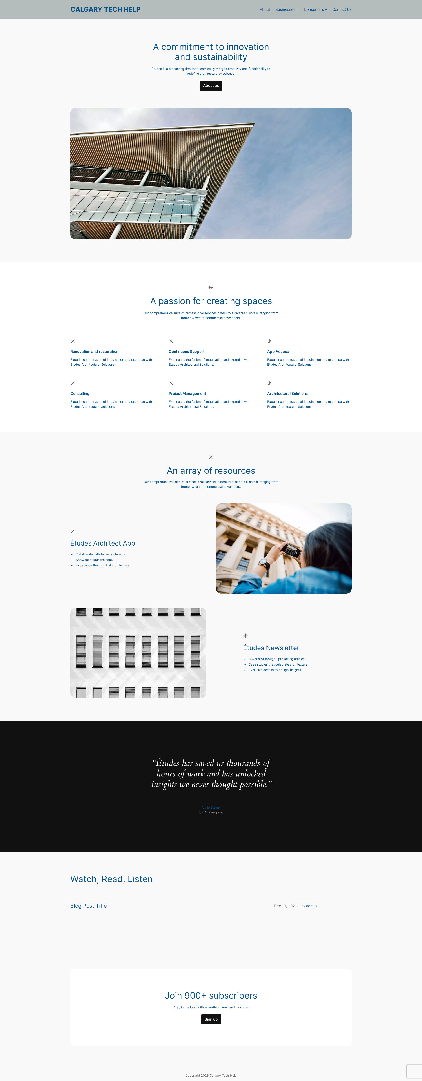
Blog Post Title (88, 906)
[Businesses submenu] (297, 9)
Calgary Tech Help (105, 9)
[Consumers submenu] (326, 9)
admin (311, 906)
